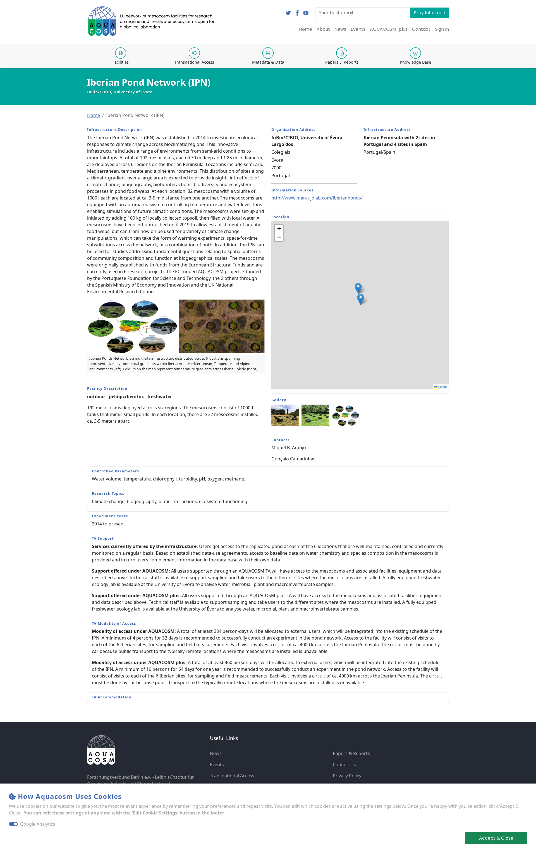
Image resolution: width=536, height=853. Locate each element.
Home (305, 29)
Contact (421, 29)
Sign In (442, 29)
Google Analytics (37, 824)
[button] (93, 115)
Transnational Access (232, 776)
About (323, 29)
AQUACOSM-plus (389, 29)
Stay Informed (429, 12)
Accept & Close (496, 838)
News (340, 29)
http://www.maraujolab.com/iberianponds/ (317, 198)
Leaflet (442, 386)
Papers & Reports (351, 753)
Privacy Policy (347, 776)
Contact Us (344, 764)
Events (358, 29)
